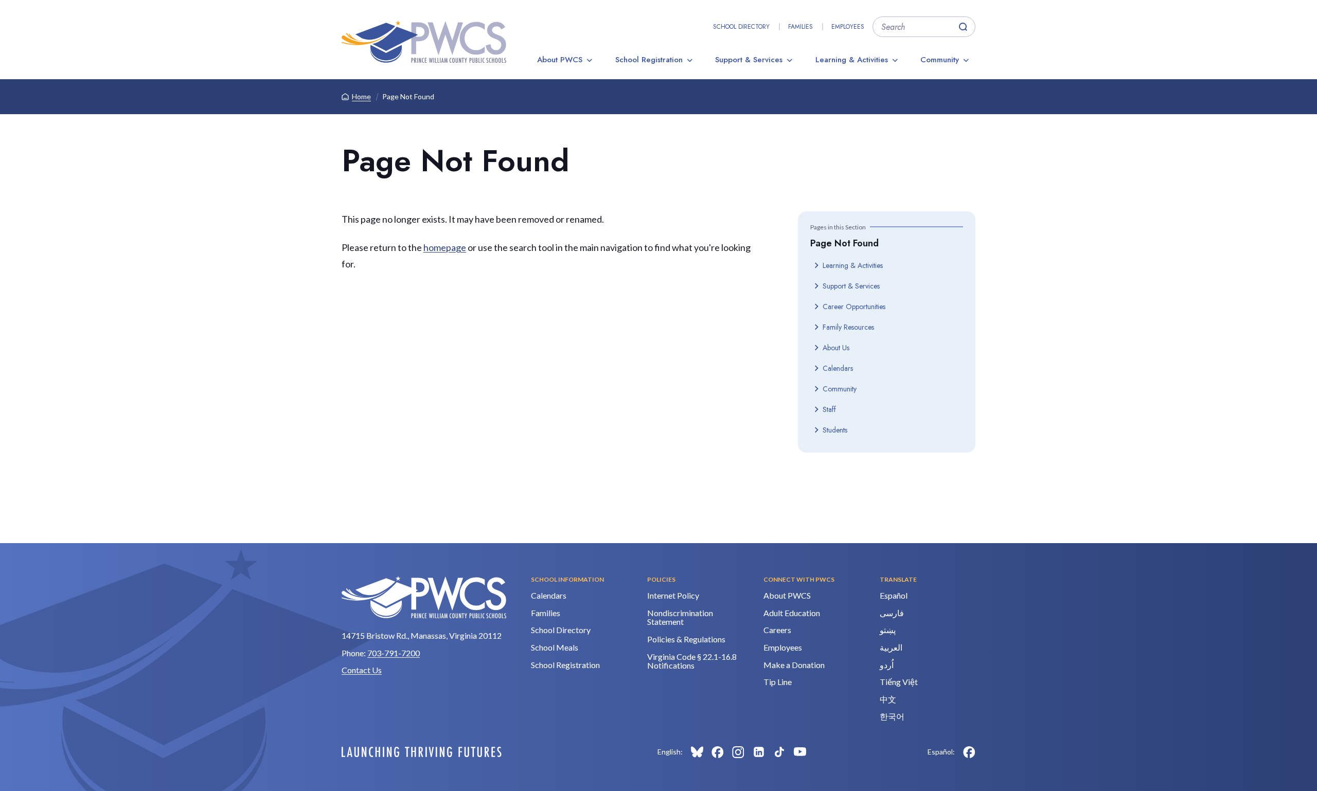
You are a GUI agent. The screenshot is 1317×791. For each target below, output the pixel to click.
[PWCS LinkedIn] (759, 752)
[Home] (424, 42)
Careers (777, 630)
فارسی (892, 613)
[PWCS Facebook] (717, 752)
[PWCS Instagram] (738, 752)
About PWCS (559, 59)
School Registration (649, 59)
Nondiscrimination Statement (680, 617)
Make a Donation (794, 665)
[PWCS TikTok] (779, 752)
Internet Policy (673, 595)
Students (835, 430)
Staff (829, 409)
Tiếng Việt (899, 682)
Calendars (838, 368)
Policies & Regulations (686, 639)
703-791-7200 (393, 653)
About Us (836, 348)
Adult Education (791, 613)
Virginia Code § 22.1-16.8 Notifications (692, 661)
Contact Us (362, 670)
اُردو (887, 665)
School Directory (741, 26)
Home (361, 96)
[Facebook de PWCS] (969, 752)
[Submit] (963, 27)
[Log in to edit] (422, 752)
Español (893, 595)
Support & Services (748, 59)
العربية (891, 647)
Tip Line (777, 682)
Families (800, 26)
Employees (847, 26)
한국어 (892, 716)
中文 (888, 699)
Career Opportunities (854, 306)
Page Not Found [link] (408, 96)
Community (939, 59)
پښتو (888, 630)
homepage (444, 247)
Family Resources (848, 327)
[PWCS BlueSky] (697, 752)
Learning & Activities (851, 59)
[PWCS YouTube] (800, 752)
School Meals (554, 647)
